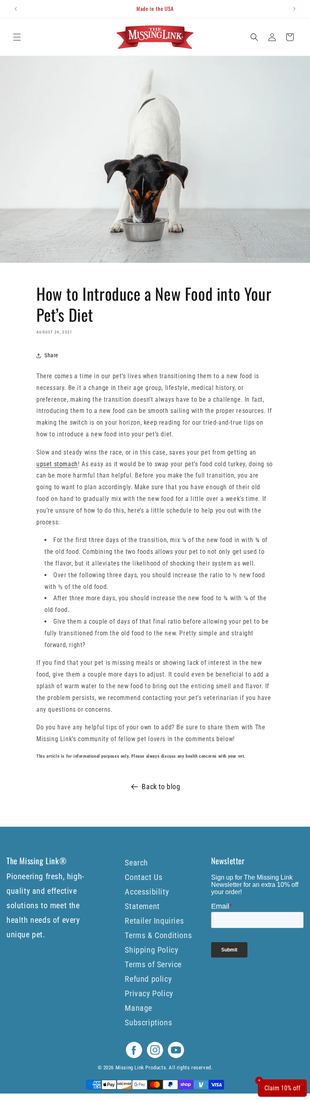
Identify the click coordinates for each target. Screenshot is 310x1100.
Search (136, 862)
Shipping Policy (151, 950)
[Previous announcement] (16, 9)
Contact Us (143, 877)
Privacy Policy (149, 993)
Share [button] (51, 355)
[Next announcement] (294, 9)
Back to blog (161, 786)
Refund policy (148, 979)
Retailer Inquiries (154, 921)
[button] (17, 37)
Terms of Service (153, 964)
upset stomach (57, 464)
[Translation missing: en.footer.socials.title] (134, 1056)
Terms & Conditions (158, 935)
